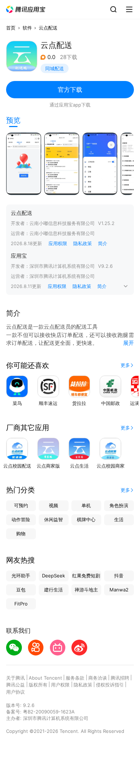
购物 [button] (20, 533)
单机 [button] (86, 505)
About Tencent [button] (45, 678)
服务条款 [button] (75, 678)
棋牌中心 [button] (86, 519)
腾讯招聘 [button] (120, 678)
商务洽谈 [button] (97, 678)
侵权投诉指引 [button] (110, 685)
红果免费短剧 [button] (86, 575)
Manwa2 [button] (119, 589)
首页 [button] (10, 28)
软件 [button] (27, 28)
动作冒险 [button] (20, 519)
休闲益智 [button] (53, 519)
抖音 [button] (118, 575)
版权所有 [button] (38, 685)
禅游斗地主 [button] (86, 589)
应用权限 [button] (57, 243)
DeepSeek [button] (53, 575)
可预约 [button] (21, 505)
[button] (26, 9)
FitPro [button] (21, 604)
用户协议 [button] (15, 692)
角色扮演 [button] (118, 505)
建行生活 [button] (53, 589)
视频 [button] (53, 505)
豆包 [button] (20, 589)
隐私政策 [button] (82, 243)
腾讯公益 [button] (15, 685)
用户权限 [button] (60, 685)
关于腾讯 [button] (15, 678)
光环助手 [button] (20, 575)
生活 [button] (118, 519)
